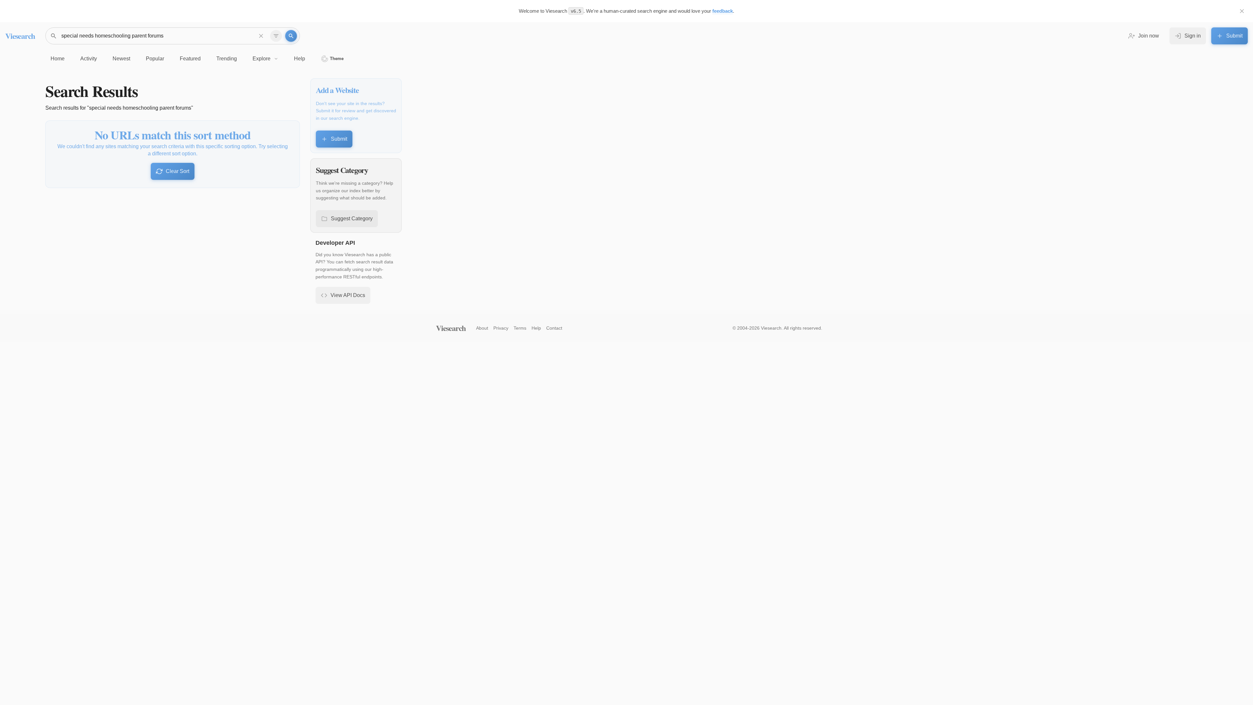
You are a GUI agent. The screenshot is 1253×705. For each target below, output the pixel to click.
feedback (722, 11)
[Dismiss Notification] (1242, 11)
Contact (554, 328)
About (482, 328)
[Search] (291, 36)
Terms (520, 328)
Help (536, 328)
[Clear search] (261, 36)
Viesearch (20, 35)
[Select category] (276, 36)
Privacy (500, 328)
